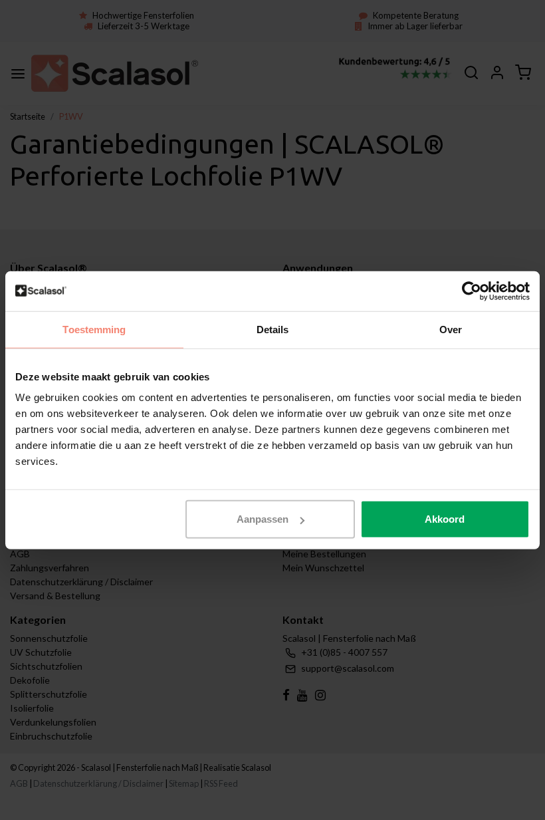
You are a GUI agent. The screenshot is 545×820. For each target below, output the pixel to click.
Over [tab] (450, 329)
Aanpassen (262, 519)
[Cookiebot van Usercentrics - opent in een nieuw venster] (471, 291)
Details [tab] (273, 329)
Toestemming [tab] (94, 329)
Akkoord (445, 519)
